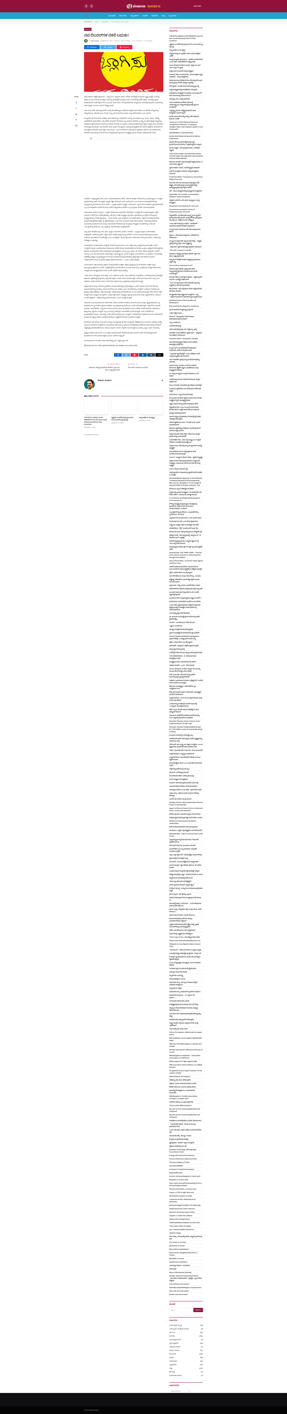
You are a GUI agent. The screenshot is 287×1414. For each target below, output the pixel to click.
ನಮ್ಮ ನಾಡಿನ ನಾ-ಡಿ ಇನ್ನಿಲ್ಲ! (147, 417)
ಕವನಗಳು (154, 16)
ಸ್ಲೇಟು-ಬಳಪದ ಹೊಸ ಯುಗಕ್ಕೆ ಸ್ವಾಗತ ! (181, 572)
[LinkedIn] (76, 114)
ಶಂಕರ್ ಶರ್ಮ (173, 1361)
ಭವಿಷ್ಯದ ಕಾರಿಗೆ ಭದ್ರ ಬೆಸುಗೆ (177, 413)
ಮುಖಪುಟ (111, 16)
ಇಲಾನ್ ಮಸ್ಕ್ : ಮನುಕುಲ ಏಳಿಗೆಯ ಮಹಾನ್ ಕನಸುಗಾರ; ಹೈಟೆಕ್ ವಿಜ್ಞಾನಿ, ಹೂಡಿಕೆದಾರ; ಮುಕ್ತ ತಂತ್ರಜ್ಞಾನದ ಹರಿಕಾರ (183, 367)
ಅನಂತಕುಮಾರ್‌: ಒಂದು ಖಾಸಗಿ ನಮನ (181, 133)
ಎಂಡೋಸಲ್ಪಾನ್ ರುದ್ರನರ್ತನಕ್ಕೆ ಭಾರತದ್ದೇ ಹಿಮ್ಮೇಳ (184, 871)
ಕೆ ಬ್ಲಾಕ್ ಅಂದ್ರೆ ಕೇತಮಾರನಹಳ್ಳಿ (178, 1139)
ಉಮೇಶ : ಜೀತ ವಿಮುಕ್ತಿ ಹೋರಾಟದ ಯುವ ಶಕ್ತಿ (183, 783)
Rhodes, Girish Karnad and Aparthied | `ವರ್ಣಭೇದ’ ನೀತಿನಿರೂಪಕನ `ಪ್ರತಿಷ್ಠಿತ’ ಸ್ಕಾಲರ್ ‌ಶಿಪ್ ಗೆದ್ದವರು (185, 1278)
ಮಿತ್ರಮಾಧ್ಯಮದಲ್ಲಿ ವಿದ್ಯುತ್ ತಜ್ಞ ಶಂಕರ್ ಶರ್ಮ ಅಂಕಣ (185, 817)
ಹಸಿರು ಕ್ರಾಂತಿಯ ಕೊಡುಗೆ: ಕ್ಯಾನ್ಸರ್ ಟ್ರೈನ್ (181, 885)
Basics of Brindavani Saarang (180, 1272)
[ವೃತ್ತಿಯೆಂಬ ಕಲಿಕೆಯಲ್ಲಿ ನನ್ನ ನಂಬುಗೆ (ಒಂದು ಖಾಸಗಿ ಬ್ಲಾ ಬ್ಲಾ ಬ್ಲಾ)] (123, 407)
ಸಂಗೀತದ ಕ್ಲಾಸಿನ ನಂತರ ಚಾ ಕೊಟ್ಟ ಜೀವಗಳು (182, 968)
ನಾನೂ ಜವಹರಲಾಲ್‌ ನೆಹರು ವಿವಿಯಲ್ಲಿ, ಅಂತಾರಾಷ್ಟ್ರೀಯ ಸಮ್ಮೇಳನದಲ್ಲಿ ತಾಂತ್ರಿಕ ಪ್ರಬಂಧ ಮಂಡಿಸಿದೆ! (184, 104)
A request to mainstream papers (181, 1169)
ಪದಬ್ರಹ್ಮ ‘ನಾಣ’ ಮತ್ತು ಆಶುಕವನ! (179, 99)
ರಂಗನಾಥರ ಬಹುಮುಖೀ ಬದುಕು (179, 1001)
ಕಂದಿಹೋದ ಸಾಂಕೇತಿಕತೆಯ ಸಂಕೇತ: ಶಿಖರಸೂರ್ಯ (185, 1120)
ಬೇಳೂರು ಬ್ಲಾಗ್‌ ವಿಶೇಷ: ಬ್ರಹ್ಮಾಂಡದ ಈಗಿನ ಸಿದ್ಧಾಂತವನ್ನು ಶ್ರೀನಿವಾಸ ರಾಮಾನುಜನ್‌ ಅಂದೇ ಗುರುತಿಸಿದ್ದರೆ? (183, 271)
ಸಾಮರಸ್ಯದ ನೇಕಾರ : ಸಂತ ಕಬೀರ (179, 1265)
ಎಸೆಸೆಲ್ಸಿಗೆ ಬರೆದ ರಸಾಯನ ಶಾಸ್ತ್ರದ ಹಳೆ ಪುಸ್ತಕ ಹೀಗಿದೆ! (185, 652)
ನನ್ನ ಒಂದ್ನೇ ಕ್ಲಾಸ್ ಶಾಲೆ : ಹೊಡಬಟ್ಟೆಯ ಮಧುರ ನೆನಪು (185, 855)
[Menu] (85, 15)
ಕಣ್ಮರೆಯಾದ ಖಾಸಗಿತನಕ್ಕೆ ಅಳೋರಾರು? (181, 878)
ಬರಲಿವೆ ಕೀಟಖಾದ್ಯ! (175, 326)
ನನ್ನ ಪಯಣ (173, 16)
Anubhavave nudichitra (178, 1262)
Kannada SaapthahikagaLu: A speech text (185, 1287)
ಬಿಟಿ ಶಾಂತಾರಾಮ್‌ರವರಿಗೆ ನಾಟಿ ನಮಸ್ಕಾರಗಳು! (183, 827)
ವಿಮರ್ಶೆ (145, 16)
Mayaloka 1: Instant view (178, 1180)
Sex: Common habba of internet (181, 1229)
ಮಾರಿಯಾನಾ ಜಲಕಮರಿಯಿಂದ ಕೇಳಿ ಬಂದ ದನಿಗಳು (185, 601)
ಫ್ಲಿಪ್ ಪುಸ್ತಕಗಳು (173, 1343)
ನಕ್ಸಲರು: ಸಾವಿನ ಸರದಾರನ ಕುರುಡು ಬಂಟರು (182, 1083)
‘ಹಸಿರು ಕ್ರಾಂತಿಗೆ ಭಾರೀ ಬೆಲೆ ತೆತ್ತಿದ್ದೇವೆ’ (180, 881)
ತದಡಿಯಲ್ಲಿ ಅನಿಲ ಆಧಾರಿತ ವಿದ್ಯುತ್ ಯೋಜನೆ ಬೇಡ (184, 814)
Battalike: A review (176, 1258)
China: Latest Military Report (180, 1105)
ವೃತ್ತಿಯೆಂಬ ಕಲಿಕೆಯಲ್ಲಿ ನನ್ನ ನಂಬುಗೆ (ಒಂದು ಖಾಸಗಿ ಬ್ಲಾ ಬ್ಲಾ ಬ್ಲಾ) (122, 418)
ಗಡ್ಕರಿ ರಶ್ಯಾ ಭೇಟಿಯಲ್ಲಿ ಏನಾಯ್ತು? (179, 769)
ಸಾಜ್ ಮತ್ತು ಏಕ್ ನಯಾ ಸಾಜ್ (178, 1029)
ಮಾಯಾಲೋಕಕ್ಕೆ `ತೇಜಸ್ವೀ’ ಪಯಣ (180, 1136)
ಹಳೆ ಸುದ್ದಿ (172, 1372)
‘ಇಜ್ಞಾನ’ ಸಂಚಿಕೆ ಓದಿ (175, 626)
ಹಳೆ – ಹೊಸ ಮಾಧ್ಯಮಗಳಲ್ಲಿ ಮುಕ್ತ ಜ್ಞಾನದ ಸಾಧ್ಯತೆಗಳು (185, 191)
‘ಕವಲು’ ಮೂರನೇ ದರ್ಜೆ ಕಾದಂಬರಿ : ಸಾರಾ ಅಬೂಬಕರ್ (186, 750)
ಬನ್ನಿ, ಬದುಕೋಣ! (174, 322)
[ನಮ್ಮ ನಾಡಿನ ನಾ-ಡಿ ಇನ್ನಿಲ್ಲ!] (151, 407)
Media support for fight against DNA (183, 1061)
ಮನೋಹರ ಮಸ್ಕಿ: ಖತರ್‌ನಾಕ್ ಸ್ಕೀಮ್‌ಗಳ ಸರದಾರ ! (184, 991)
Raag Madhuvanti (176, 1173)
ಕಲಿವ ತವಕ (172, 1269)
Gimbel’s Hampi (175, 1233)
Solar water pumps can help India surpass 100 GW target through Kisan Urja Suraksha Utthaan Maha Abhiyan (186, 155)
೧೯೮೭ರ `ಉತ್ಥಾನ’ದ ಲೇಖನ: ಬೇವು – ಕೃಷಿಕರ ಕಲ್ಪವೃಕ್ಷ (185, 457)
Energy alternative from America (181, 1155)
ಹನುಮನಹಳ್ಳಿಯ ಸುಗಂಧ (177, 979)
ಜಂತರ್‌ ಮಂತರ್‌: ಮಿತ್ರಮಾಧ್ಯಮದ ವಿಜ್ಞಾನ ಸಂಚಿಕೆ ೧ (185, 598)
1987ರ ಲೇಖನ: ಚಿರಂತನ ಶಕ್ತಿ (178, 469)
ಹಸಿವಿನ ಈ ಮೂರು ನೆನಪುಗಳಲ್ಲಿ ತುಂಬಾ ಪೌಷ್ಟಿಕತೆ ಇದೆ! (185, 532)
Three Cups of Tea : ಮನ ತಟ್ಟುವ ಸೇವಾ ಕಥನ (184, 937)
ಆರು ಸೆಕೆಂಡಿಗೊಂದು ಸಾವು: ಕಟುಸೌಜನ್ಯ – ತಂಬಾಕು (185, 576)
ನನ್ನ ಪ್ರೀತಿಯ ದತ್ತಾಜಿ (175, 988)
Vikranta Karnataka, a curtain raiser (183, 1189)
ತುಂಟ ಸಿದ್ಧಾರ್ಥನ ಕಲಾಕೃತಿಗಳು (178, 779)
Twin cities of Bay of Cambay (180, 1226)
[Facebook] (76, 102)
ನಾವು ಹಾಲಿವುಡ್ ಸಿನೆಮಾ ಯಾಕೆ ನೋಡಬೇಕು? (183, 786)
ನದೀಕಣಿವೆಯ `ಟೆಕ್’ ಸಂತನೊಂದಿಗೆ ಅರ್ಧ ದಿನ (183, 528)
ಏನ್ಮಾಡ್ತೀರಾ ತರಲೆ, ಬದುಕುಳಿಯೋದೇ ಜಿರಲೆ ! (182, 662)
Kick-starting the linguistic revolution (184, 306)
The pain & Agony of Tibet (179, 1162)
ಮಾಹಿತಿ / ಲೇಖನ (174, 1350)
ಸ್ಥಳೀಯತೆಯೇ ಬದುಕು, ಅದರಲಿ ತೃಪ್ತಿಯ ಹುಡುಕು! (184, 167)
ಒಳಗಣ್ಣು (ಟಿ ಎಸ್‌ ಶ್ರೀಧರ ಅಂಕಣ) (179, 1329)
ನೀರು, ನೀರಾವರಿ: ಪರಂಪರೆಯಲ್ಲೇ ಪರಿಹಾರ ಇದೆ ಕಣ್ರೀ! (185, 385)
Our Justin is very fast (177, 1242)
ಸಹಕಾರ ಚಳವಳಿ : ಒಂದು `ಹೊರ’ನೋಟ (181, 665)
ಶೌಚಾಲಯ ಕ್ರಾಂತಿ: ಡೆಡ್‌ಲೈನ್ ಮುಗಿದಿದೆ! (181, 489)
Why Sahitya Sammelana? (179, 1249)
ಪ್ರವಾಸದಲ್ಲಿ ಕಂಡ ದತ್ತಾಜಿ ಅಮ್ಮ (178, 858)
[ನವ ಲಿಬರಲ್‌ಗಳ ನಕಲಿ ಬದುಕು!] (123, 72)
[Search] (202, 15)
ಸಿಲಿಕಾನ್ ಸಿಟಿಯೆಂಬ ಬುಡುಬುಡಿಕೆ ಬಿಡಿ (181, 1102)
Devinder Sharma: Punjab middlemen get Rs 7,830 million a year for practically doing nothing (185, 729)
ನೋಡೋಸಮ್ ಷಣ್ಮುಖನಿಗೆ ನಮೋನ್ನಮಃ (181, 1019)
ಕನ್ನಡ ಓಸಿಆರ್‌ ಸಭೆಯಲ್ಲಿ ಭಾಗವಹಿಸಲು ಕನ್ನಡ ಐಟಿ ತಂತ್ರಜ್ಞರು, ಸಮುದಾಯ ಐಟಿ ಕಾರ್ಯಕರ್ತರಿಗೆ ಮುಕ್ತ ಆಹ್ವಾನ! (184, 463)
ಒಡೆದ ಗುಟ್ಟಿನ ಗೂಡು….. (176, 313)
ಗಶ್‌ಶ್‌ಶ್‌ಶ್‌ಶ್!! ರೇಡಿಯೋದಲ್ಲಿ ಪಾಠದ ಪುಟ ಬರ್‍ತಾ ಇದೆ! (185, 589)
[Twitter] (76, 108)
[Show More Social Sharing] (135, 47)
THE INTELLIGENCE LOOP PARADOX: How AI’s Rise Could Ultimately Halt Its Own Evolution (95, 420)
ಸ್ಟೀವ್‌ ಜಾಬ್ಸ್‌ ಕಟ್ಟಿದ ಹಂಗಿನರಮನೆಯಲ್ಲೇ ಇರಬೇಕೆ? (184, 633)
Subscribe (197, 6)
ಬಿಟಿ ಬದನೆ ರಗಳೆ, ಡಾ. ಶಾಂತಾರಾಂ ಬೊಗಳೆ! (182, 845)
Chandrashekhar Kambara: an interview (184, 1222)
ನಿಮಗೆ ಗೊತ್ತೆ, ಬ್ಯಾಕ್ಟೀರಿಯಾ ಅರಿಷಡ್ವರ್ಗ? (181, 933)
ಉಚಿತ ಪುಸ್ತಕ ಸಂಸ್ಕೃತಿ (175, 1325)
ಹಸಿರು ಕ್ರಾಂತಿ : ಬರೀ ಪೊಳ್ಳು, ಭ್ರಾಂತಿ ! (180, 894)
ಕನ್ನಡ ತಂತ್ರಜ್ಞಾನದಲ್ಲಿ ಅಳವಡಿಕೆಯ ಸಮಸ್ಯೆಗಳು (183, 89)
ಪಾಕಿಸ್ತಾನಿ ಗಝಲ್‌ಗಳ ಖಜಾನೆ (178, 972)
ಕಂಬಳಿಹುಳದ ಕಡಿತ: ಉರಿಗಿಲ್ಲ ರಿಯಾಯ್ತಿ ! (182, 776)
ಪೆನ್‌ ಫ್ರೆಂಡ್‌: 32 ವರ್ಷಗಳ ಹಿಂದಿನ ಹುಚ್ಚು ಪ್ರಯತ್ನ (184, 86)
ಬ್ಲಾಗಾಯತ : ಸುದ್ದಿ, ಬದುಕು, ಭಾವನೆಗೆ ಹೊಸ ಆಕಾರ (184, 585)
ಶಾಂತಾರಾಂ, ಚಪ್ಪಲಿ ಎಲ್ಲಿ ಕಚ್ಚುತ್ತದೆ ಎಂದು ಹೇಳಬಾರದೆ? (185, 830)
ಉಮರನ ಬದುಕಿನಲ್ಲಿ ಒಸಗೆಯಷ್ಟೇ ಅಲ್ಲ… (181, 735)
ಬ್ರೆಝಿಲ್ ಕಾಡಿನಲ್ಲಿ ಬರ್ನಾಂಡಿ (178, 1146)
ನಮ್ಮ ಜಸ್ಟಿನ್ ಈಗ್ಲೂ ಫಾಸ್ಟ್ (177, 649)
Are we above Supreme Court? (181, 265)
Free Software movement (179, 1284)
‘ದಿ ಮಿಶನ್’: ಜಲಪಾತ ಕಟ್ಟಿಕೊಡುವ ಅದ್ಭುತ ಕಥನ (184, 861)
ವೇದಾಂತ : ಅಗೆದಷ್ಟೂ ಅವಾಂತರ (179, 772)
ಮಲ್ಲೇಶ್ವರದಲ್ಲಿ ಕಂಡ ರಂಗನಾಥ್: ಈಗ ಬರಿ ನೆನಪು (183, 1004)
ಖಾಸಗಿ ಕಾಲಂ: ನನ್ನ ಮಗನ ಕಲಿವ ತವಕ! (181, 394)
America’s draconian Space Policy (182, 1212)
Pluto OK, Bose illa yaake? (179, 1291)
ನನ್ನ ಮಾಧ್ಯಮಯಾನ (175, 1340)
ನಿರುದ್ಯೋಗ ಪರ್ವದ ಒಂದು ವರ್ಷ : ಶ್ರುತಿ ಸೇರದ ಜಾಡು (185, 790)
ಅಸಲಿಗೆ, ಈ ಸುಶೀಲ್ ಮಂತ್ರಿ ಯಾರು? (180, 799)
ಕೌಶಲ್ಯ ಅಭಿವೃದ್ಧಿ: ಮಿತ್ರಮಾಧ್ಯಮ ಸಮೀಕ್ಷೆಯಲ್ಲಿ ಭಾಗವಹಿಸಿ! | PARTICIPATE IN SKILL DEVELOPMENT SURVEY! (183, 506)
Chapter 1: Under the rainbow (180, 1215)
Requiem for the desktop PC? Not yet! (184, 206)
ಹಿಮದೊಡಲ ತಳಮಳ (175, 1375)
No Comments (137, 41)
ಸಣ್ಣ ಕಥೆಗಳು (135, 16)
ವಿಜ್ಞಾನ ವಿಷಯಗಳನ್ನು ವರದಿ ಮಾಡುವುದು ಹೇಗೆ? (183, 404)
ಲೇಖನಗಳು (123, 16)
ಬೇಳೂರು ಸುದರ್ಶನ (95, 41)
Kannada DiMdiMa (176, 1166)
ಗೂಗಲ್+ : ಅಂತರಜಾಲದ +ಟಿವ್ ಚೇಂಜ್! (182, 622)
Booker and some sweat (178, 1294)
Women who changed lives (179, 1219)
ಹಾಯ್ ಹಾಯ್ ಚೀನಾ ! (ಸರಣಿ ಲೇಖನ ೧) (182, 915)
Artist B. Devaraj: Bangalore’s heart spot (184, 1176)
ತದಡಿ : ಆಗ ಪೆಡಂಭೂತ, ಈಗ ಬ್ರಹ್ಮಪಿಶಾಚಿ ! (182, 930)
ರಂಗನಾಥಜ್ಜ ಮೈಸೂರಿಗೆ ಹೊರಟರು (179, 613)
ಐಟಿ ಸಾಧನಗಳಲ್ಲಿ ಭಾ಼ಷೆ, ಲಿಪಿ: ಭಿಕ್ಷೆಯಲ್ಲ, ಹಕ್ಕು (183, 329)
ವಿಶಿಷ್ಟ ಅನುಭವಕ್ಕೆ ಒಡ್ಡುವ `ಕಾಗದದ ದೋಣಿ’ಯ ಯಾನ (186, 874)
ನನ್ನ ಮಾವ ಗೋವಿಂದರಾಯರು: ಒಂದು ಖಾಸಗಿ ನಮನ (185, 518)
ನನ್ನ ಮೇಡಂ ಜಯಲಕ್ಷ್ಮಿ (176, 975)
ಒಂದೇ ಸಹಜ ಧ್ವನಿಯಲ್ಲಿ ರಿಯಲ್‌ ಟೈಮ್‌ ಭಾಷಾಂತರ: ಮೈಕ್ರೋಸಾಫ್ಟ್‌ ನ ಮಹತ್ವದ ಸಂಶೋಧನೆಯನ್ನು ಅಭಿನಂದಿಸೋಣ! (185, 607)
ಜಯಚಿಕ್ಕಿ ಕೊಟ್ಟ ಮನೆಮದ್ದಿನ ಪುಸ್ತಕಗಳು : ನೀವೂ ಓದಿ (185, 953)
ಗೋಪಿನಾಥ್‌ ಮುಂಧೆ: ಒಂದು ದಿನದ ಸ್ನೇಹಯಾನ (183, 521)
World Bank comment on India (180, 1196)
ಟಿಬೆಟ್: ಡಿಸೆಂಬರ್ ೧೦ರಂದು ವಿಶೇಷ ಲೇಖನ (182, 1087)
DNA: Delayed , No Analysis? (179, 1076)
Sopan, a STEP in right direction (181, 1192)
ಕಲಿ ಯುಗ (172, 1332)
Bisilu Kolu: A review (177, 1246)
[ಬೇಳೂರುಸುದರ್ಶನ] (143, 6)
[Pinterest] (76, 120)
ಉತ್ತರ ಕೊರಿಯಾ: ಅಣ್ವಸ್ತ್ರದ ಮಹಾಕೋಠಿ (181, 754)
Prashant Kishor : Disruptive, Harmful (183, 338)
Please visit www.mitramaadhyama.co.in (184, 940)
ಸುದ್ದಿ (163, 16)
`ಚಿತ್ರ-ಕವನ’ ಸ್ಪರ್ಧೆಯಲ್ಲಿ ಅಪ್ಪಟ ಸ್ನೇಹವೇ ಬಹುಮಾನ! (185, 247)
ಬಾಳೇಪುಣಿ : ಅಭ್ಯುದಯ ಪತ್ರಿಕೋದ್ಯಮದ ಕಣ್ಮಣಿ (183, 645)
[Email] (76, 125)
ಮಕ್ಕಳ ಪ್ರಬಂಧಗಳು (174, 1347)
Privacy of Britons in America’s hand (183, 1159)
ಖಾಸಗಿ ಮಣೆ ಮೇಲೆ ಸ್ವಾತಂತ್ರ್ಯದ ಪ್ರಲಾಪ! (181, 309)
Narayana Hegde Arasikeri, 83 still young (184, 1205)
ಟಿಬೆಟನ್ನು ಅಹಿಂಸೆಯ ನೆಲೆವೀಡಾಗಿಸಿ (180, 1080)
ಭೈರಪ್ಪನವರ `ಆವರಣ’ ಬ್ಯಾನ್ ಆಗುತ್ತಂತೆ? (181, 1142)
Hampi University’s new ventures (182, 1209)
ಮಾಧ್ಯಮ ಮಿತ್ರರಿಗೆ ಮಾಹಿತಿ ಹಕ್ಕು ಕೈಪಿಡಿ (181, 629)
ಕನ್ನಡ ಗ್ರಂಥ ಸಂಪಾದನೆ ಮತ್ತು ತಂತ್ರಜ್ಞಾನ (181, 71)
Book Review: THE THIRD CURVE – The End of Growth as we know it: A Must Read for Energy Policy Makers (185, 554)
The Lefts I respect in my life (138, 367)
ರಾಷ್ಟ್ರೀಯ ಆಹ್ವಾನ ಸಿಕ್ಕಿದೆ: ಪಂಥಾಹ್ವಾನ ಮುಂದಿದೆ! (184, 525)
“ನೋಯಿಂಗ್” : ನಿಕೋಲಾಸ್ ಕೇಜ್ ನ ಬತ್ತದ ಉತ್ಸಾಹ (185, 950)
